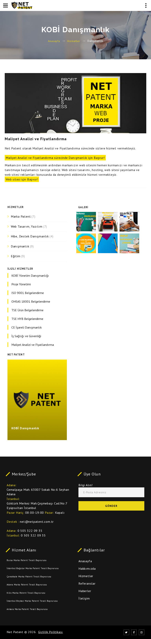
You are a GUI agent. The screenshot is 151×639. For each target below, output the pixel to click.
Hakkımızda (87, 568)
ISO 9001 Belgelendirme (27, 293)
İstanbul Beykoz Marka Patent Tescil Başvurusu (32, 601)
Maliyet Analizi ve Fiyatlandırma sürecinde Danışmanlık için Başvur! (55, 158)
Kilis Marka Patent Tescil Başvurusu (26, 592)
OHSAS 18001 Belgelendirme (30, 301)
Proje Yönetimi (21, 284)
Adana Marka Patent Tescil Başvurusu (27, 584)
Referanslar (87, 583)
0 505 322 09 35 (29, 531)
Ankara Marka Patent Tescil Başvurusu (27, 609)
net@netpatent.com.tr (37, 522)
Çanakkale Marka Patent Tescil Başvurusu (29, 576)
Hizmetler (73, 41)
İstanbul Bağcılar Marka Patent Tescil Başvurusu (33, 568)
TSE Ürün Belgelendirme (27, 310)
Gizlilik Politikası (50, 632)
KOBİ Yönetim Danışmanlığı (30, 275)
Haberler (84, 591)
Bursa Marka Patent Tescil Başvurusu (27, 560)
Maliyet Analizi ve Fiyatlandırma (32, 345)
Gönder (111, 506)
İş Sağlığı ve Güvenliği (26, 336)
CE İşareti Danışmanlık (26, 327)
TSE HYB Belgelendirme (27, 319)
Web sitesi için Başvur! (22, 179)
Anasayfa (54, 41)
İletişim (84, 598)
